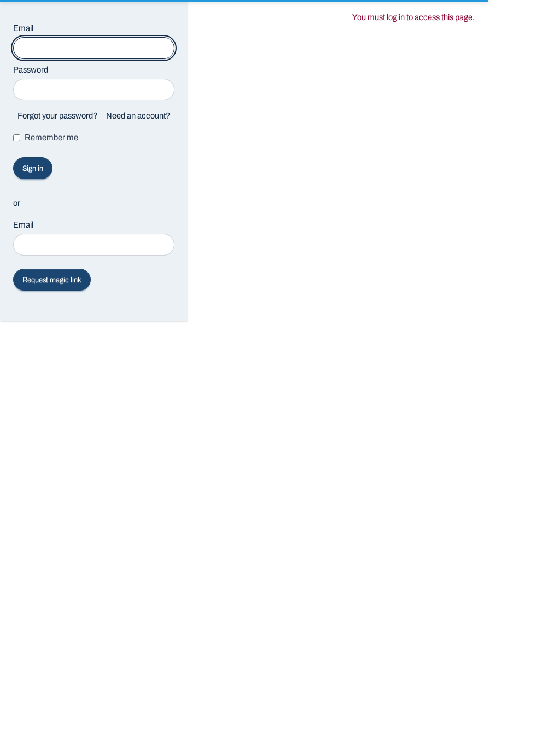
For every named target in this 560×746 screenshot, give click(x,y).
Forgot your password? (57, 115)
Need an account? (138, 115)
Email (23, 28)
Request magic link (51, 280)
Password (30, 69)
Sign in (32, 168)
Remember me (51, 137)
